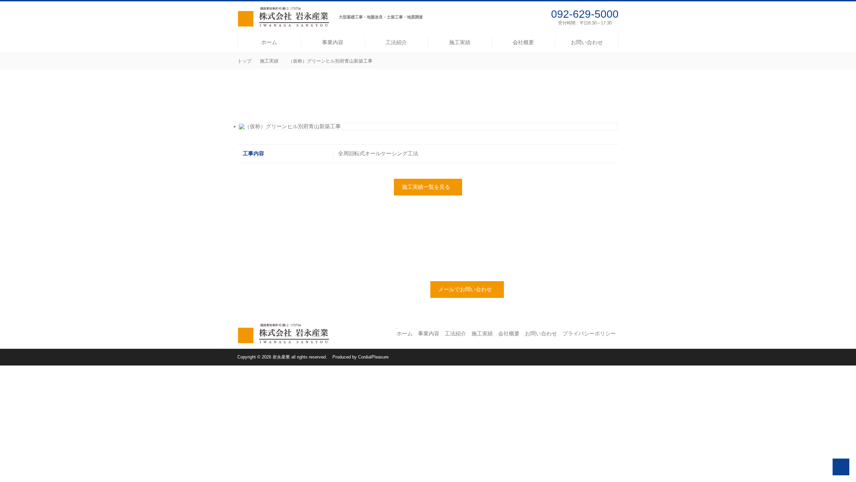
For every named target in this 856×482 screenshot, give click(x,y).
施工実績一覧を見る (426, 187)
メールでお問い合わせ (465, 289)
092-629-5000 (585, 14)
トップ (244, 61)
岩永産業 (281, 356)
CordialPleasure (373, 356)
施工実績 (269, 61)
